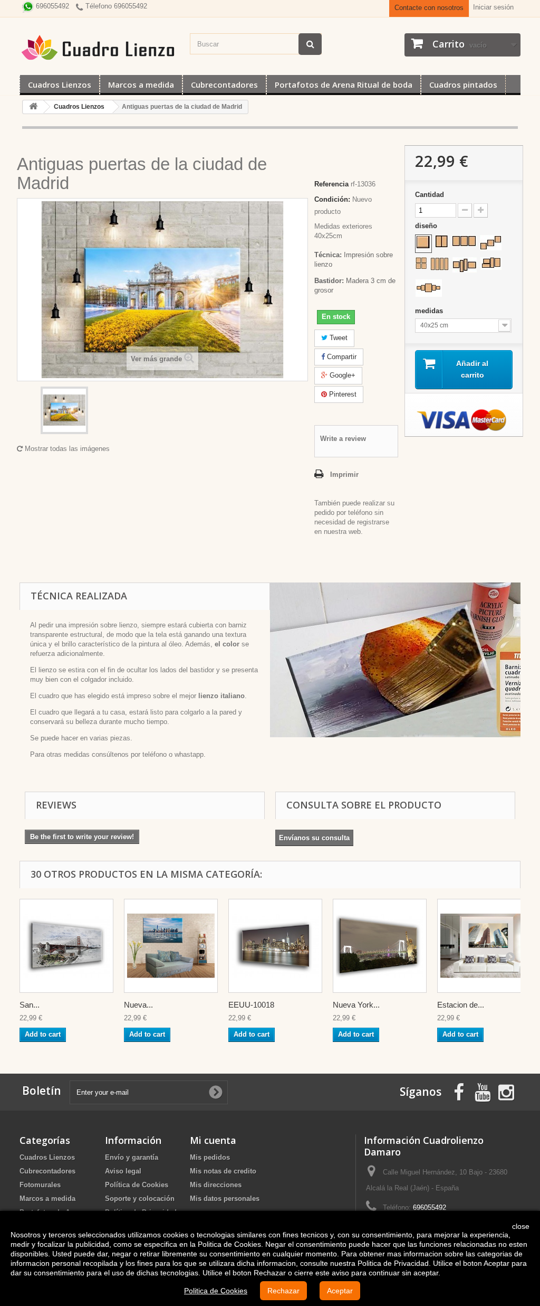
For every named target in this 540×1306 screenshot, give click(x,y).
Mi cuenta (213, 1140)
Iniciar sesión (493, 7)
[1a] (423, 242)
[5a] (429, 288)
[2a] (441, 241)
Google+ (341, 375)
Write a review (343, 439)
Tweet (337, 338)
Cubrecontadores (224, 84)
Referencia (331, 184)
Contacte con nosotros (429, 8)
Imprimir (344, 474)
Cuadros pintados (463, 84)
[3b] (491, 242)
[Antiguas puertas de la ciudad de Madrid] (64, 410)
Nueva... (138, 1004)
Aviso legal (123, 1171)
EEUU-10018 (251, 1004)
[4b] (439, 263)
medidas (430, 311)
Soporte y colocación (140, 1198)
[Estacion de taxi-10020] (484, 946)
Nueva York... (356, 1004)
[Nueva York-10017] (171, 946)
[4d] (491, 263)
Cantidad (429, 195)
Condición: (332, 199)
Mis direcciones (216, 1185)
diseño (427, 226)
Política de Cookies (136, 1185)
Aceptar (340, 1290)
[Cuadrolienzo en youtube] (482, 1091)
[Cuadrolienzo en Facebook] (459, 1091)
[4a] (421, 263)
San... (30, 1004)
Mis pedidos (210, 1157)
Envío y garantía (131, 1157)
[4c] (464, 265)
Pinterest (341, 394)
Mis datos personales (224, 1198)
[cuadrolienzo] (99, 47)
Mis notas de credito (223, 1171)
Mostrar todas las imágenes (66, 449)
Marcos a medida (141, 84)
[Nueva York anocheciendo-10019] (380, 946)
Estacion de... (460, 1004)
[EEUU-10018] (275, 946)
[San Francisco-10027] (66, 946)
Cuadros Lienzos (59, 84)
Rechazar (283, 1290)
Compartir (340, 357)
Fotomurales (40, 1185)
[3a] (464, 241)
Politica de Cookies (215, 1290)
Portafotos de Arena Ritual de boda (343, 84)
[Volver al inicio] (33, 107)
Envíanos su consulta (314, 838)
